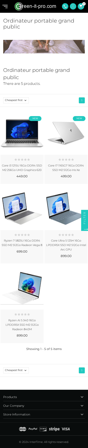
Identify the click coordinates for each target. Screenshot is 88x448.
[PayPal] (33, 429)
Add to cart (33, 180)
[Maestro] (22, 429)
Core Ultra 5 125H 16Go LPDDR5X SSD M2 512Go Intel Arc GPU (66, 245)
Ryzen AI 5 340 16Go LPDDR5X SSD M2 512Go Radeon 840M (22, 325)
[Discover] (43, 429)
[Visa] (65, 429)
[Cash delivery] (54, 429)
